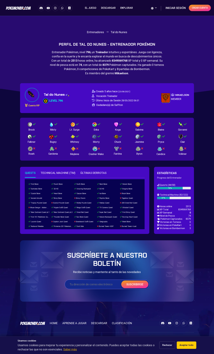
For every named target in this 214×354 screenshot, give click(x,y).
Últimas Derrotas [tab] (93, 172)
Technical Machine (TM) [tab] (58, 172)
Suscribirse (134, 284)
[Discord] (41, 8)
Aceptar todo (186, 345)
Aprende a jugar (74, 323)
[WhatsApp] (62, 8)
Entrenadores (95, 32)
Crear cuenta (200, 8)
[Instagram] (55, 8)
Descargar (108, 7)
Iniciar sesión (176, 8)
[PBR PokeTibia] (18, 8)
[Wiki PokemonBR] (69, 8)
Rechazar (167, 345)
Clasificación (122, 323)
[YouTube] (48, 8)
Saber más (70, 349)
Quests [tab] (30, 172)
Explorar (126, 7)
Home (54, 323)
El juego (90, 7)
